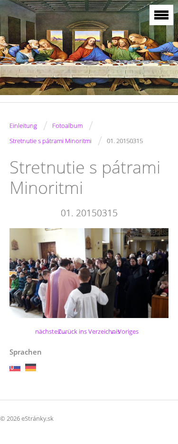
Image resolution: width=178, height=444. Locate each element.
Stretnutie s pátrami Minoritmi (50, 140)
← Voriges (124, 331)
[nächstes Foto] (153, 273)
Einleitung (23, 125)
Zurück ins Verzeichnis (89, 331)
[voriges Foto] (25, 273)
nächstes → (51, 331)
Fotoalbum (67, 125)
